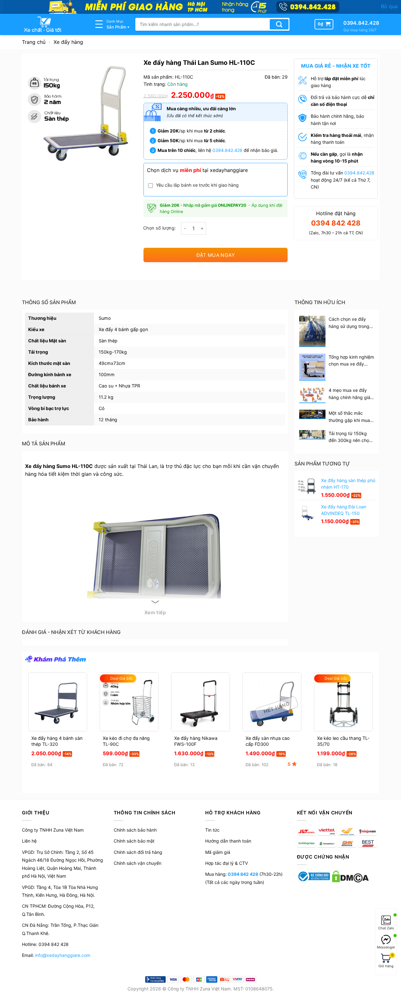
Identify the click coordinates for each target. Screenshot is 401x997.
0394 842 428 (242, 874)
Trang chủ (33, 42)
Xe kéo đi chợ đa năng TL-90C (126, 741)
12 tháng (108, 419)
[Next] (371, 712)
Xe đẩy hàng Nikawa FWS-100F (195, 741)
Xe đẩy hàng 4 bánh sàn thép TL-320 (56, 741)
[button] (324, 24)
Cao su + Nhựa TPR (119, 385)
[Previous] (29, 712)
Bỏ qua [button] (389, 6)
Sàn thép (108, 340)
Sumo (105, 318)
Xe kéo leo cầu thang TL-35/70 (343, 741)
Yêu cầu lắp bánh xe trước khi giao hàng (197, 185)
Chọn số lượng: (159, 228)
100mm (107, 374)
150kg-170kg (113, 352)
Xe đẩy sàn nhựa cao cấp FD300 (268, 741)
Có (102, 408)
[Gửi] (279, 24)
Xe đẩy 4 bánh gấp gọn (123, 329)
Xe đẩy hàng (68, 42)
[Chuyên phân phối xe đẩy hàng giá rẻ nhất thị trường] (53, 24)
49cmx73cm (112, 363)
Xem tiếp (155, 612)
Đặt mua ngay (215, 255)
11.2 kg (106, 397)
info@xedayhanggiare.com (62, 955)
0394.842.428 (227, 150)
